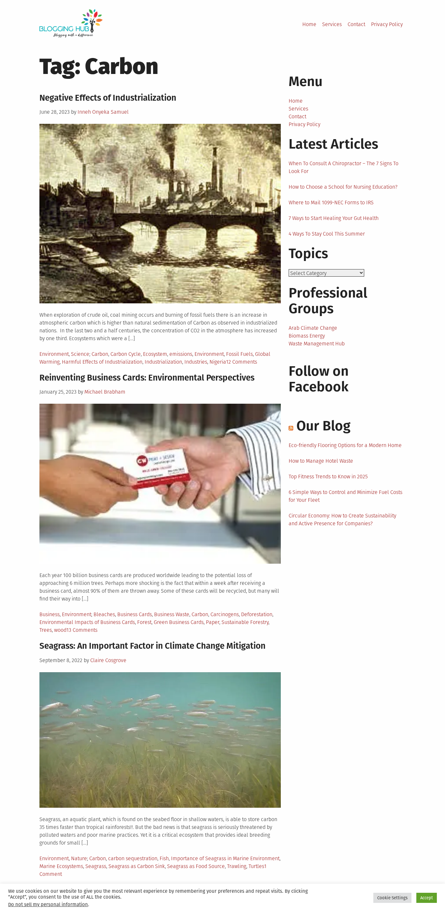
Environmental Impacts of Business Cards (87, 622)
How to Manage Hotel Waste (321, 461)
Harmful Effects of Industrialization (102, 362)
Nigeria (217, 362)
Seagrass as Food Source (196, 866)
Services (332, 24)
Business (49, 614)
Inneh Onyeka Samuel (103, 112)
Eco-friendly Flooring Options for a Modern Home (345, 445)
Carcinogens (224, 614)
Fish (164, 858)
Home (309, 24)
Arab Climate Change (313, 328)
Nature (79, 858)
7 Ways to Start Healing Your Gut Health (334, 218)
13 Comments (81, 630)
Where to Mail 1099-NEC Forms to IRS (331, 202)
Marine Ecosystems (61, 866)
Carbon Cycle (125, 354)
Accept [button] (426, 897)
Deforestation (256, 614)
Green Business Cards (179, 622)
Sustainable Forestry (245, 622)
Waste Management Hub (317, 343)
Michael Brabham (104, 392)
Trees (45, 630)
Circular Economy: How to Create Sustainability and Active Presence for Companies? (342, 520)
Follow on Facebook (319, 379)
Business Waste (171, 614)
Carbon (100, 354)
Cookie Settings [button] (392, 897)
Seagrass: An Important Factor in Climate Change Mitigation (152, 646)
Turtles (256, 866)
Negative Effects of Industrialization (107, 98)
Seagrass (95, 866)
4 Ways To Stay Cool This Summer (327, 234)
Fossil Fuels (239, 354)
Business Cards (134, 614)
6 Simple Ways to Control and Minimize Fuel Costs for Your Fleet (345, 496)
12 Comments (241, 362)
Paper (212, 622)
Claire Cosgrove (108, 660)
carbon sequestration (132, 858)
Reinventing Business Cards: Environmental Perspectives (146, 378)
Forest (144, 622)
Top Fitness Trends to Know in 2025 (328, 476)
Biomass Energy (307, 336)
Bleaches (104, 614)
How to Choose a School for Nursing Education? (343, 187)
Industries (195, 362)
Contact (356, 24)
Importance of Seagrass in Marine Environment (225, 858)
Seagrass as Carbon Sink (136, 866)
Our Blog (323, 426)
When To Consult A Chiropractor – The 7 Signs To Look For (343, 167)
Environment (54, 354)
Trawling (236, 866)
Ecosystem (155, 354)
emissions (180, 354)
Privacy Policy (387, 24)
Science (80, 354)
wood (60, 630)
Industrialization (163, 362)
